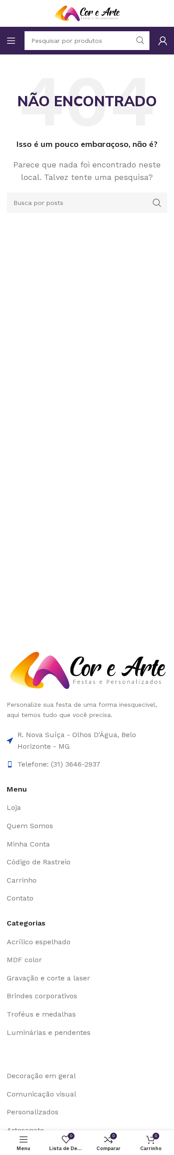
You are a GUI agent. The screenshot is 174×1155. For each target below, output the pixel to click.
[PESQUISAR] (157, 202)
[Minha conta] (163, 41)
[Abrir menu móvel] (11, 41)
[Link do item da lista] (87, 807)
